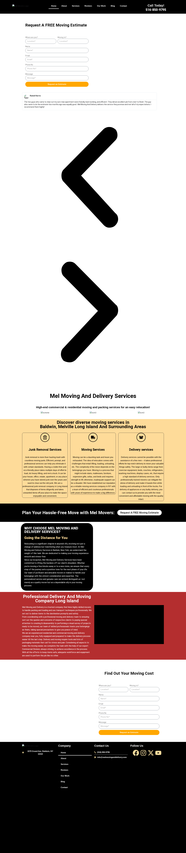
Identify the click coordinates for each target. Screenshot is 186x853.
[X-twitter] (151, 753)
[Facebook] (136, 753)
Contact (123, 6)
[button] (89, 177)
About (64, 6)
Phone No (29, 65)
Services (75, 6)
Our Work (101, 6)
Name (27, 46)
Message (29, 74)
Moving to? (62, 37)
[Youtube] (158, 753)
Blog (113, 6)
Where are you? (31, 37)
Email (27, 56)
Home (53, 6)
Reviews (88, 6)
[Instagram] (143, 753)
